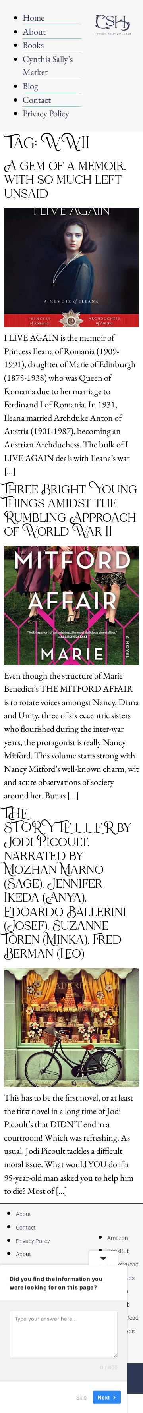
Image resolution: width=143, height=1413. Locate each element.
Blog (30, 86)
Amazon (117, 1238)
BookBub (118, 1251)
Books (33, 45)
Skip (81, 1397)
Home (33, 17)
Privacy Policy (46, 113)
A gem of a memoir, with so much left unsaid (65, 181)
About (34, 31)
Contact (37, 100)
